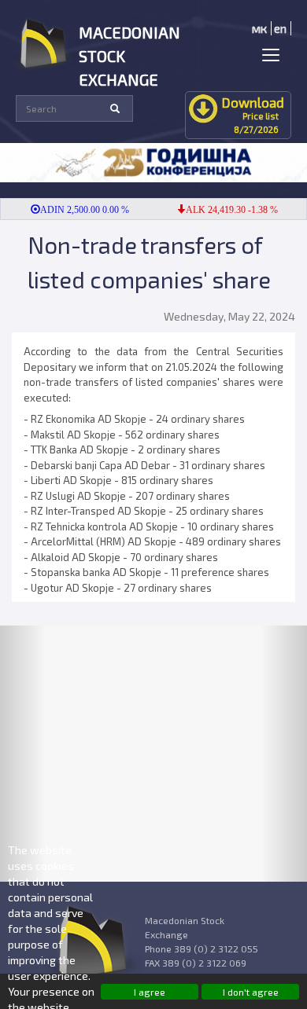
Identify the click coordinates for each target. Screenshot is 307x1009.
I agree (149, 991)
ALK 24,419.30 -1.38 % (226, 209)
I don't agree (251, 991)
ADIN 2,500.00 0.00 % (79, 209)
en (280, 28)
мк (259, 28)
